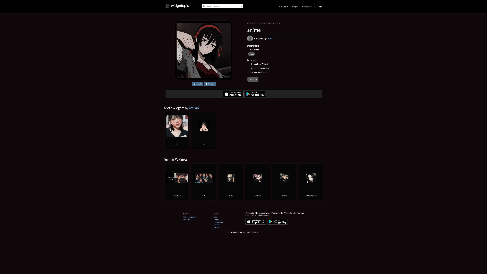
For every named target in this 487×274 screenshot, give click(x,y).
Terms (216, 227)
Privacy (216, 225)
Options (252, 79)
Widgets (295, 6)
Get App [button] (282, 6)
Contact (217, 220)
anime (251, 54)
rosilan (270, 38)
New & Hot (187, 220)
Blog (215, 217)
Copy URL (198, 84)
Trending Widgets (190, 217)
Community (306, 6)
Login (320, 6)
